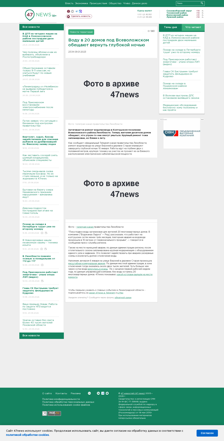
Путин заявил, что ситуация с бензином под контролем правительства (40, 125)
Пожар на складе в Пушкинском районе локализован (175, 86)
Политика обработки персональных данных (68, 402)
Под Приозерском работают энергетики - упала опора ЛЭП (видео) (181, 62)
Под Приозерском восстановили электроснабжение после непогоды (38, 108)
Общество (115, 3)
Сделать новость (80, 16)
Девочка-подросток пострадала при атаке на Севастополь (38, 212)
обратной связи (123, 298)
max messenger (80, 11)
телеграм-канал (85, 227)
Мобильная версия (68, 11)
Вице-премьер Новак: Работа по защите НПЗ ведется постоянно (40, 308)
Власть (69, 3)
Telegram (102, 393)
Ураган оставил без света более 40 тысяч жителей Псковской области (38, 324)
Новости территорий (81, 32)
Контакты (61, 394)
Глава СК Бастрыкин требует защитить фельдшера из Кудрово (180, 74)
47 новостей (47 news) (133, 393)
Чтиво (126, 3)
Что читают (193, 27)
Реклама (76, 394)
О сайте (47, 394)
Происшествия (98, 3)
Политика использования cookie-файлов (66, 405)
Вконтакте (98, 393)
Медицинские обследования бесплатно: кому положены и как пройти (180, 107)
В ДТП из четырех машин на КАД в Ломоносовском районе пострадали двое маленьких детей (181, 39)
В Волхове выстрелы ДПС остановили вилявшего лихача (181, 97)
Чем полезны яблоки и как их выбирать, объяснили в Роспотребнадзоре (40, 56)
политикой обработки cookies (27, 435)
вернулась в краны (98, 269)
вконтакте (72, 11)
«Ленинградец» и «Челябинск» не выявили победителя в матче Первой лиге (40, 91)
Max (107, 393)
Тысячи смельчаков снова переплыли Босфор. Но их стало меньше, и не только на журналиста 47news (40, 176)
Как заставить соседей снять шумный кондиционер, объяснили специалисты (40, 159)
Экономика (81, 3)
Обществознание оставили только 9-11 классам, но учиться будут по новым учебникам (39, 73)
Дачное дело (139, 3)
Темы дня (170, 27)
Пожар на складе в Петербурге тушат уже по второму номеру (182, 51)
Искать (202, 3)
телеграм (76, 11)
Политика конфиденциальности (61, 399)
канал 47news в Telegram (102, 293)
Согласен (207, 433)
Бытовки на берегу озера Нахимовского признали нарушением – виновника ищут (38, 195)
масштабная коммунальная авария (86, 264)
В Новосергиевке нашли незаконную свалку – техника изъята (40, 244)
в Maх (120, 293)
